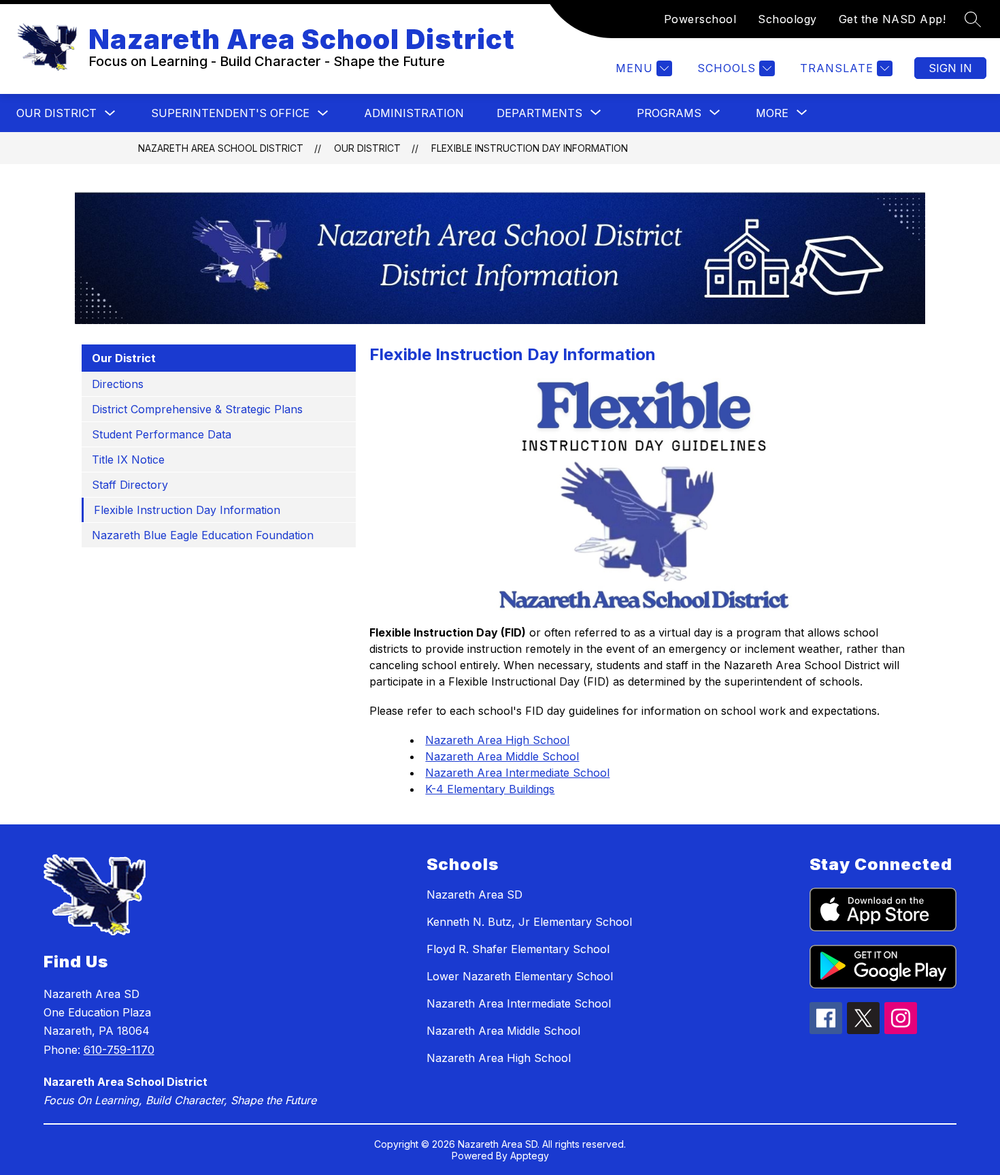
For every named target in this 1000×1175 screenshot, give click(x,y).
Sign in (950, 68)
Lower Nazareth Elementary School (520, 976)
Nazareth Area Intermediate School (517, 772)
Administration (414, 113)
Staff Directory (130, 485)
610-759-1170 (119, 1050)
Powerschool (700, 19)
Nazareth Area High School (497, 740)
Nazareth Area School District (220, 148)
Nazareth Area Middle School (502, 756)
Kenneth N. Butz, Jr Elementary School (529, 922)
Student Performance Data (161, 434)
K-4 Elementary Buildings (489, 789)
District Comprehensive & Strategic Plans (197, 409)
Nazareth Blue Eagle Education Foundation (203, 535)
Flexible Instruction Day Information (529, 148)
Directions (118, 384)
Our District (56, 113)
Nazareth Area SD (474, 894)
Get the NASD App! (892, 19)
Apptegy (529, 1155)
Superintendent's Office (230, 113)
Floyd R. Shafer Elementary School (518, 949)
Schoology (787, 19)
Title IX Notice (128, 459)
